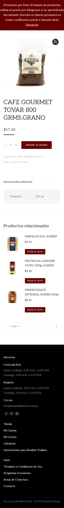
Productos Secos (33, 156)
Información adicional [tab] (18, 182)
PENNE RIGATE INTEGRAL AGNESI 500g (41, 292)
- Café (19, 156)
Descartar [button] (32, 25)
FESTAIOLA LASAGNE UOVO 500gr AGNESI (40, 263)
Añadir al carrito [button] (35, 251)
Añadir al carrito (36, 145)
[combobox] (32, 326)
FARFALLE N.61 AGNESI (41, 236)
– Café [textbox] (12, 326)
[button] (55, 42)
